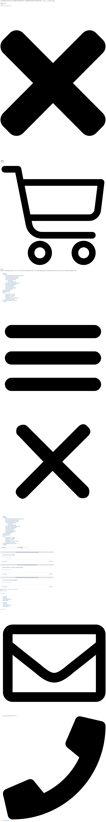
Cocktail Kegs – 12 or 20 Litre (11, 297)
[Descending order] (14, 547)
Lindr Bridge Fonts (12, 281)
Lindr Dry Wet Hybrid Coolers (12, 278)
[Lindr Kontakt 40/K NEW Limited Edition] (27, 564)
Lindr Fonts (10, 280)
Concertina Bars (9, 289)
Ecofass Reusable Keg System (10, 300)
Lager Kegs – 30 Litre (10, 294)
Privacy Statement (7, 599)
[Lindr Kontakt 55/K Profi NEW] (27, 577)
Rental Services (6, 291)
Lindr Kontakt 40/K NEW (8, 554)
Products (5, 274)
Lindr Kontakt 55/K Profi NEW (10, 580)
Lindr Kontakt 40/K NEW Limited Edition (12, 567)
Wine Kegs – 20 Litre (10, 299)
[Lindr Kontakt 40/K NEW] (27, 552)
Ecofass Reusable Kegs (10, 287)
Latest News (6, 600)
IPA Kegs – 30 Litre (9, 296)
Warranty (5, 596)
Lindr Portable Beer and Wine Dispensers (14, 275)
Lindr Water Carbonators (11, 284)
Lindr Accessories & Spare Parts (12, 282)
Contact (5, 301)
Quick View (51, 561)
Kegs (4, 292)
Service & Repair (6, 290)
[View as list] (29, 550)
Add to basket (4, 561)
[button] (53, 409)
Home (4, 273)
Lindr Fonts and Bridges (10, 279)
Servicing (5, 597)
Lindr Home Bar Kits (9, 285)
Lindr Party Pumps (9, 286)
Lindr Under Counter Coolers (11, 276)
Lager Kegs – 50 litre (10, 295)
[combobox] (6, 5)
